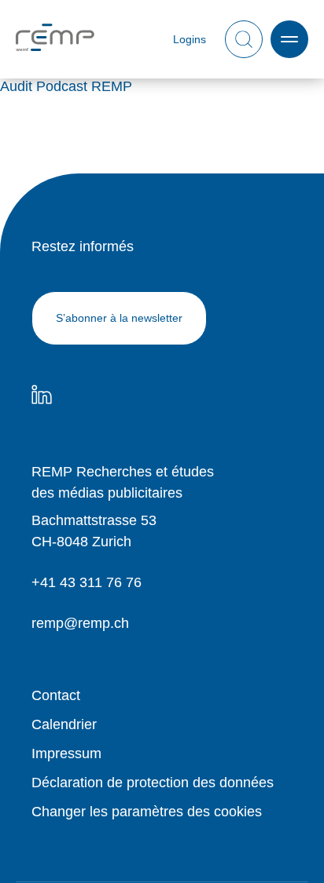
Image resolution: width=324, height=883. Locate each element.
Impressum (66, 753)
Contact (55, 695)
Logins (189, 40)
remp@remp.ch (80, 623)
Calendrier (64, 724)
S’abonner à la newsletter (119, 318)
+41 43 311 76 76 (86, 582)
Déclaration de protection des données (152, 782)
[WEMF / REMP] (55, 40)
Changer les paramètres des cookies (146, 811)
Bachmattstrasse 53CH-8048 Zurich (93, 531)
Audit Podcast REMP (66, 86)
